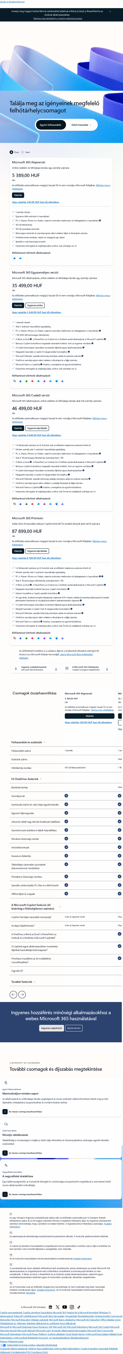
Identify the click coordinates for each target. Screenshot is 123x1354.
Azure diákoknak (68, 1323)
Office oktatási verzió (110, 1319)
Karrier (81, 1334)
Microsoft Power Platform (34, 1334)
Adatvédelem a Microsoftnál (13, 1337)
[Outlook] (14, 258)
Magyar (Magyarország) (11, 1341)
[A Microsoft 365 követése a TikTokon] (78, 1307)
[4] (11, 1254)
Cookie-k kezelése (89, 1348)
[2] (11, 1232)
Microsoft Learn (43, 1330)
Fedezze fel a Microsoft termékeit (82, 1312)
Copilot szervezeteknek (11, 1312)
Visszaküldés (71, 1316)
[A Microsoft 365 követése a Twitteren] (57, 1307)
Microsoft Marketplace (11, 1334)
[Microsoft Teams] (62, 381)
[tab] (14, 152)
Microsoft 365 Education (88, 1319)
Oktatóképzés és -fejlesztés (13, 1323)
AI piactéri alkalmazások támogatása (69, 1330)
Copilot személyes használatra (37, 1312)
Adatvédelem (73, 1348)
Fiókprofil (18, 1316)
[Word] (20, 381)
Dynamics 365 (45, 1326)
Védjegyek (5, 1352)
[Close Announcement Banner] (109, 11)
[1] (11, 1213)
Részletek (30, 1292)
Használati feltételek (108, 1348)
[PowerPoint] (32, 381)
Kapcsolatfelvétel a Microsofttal (52, 1348)
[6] (11, 1282)
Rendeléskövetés (86, 1316)
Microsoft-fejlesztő (26, 1330)
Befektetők (33, 1337)
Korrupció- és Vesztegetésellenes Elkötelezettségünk (64, 1337)
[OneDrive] (20, 258)
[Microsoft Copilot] (14, 381)
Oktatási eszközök (39, 1319)
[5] (11, 1264)
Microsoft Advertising (77, 1326)
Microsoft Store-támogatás (51, 1316)
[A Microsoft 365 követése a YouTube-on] (64, 1307)
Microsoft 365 (59, 1312)
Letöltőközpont (30, 1316)
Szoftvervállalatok (56, 1334)
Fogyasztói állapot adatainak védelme (18, 1348)
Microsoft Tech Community (100, 1330)
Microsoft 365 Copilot (99, 1326)
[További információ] (100, 220)
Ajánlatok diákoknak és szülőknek (43, 1323)
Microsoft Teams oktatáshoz (62, 1319)
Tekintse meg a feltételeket (102, 710)
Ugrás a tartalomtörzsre (12, 1)
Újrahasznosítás (102, 1316)
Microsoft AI (6, 1326)
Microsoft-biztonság (22, 1326)
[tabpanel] (61, 401)
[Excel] (26, 381)
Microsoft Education (20, 1319)
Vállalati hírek (115, 1334)
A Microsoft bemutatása (97, 1334)
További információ (82, 1258)
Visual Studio (71, 1334)
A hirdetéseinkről (18, 1352)
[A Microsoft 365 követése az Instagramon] (71, 1307)
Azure (35, 1326)
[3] (11, 1241)
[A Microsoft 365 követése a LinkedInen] (50, 1307)
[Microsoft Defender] (56, 381)
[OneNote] (44, 381)
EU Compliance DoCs (38, 1352)
